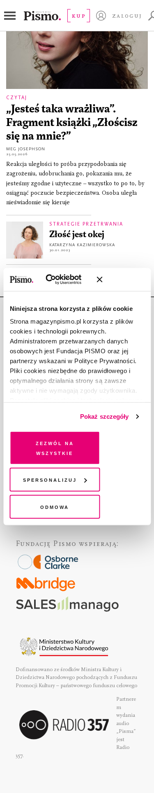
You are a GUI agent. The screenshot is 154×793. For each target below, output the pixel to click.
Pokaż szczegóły (104, 416)
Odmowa (54, 506)
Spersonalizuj (50, 479)
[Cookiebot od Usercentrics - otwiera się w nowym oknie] (57, 279)
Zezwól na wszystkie (55, 447)
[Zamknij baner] (121, 279)
